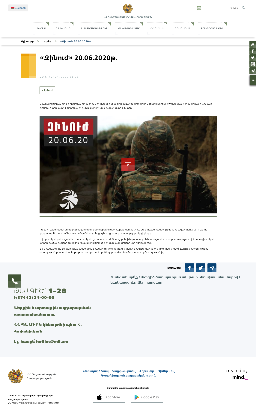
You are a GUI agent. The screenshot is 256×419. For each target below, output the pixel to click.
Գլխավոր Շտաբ (129, 28)
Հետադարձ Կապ (96, 371)
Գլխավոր (27, 41)
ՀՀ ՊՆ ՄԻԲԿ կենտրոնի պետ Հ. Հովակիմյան (48, 327)
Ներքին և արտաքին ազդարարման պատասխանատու (52, 311)
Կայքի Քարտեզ (124, 371)
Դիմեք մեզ (166, 371)
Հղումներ (147, 371)
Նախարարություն (94, 28)
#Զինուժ (47, 90)
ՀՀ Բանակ (157, 28)
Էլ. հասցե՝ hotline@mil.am (41, 341)
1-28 (57, 290)
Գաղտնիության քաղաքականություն (128, 375)
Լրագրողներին (212, 28)
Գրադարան (183, 28)
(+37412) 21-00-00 (34, 297)
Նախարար (63, 28)
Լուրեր (41, 28)
